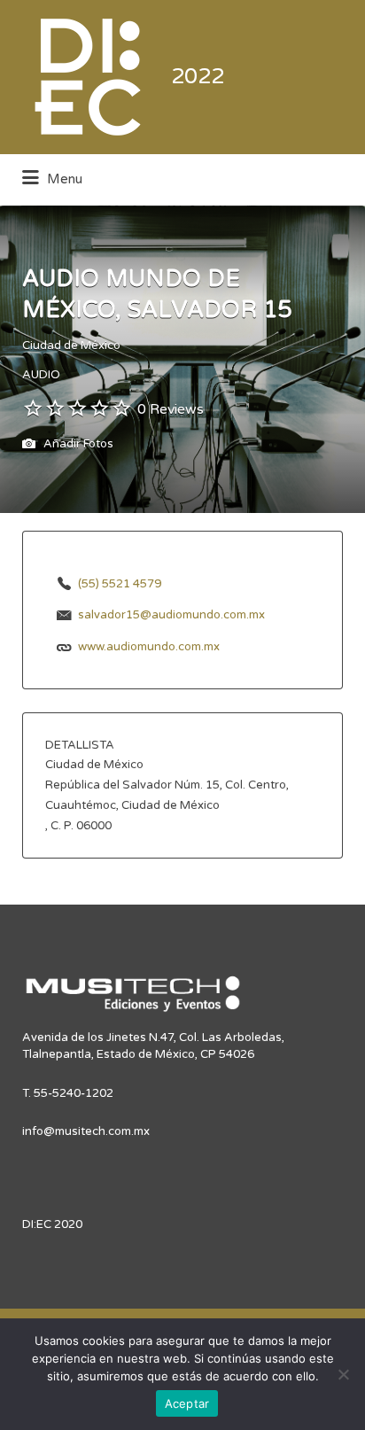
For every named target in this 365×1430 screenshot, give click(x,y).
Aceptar (187, 1403)
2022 (197, 76)
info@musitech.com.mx (86, 1131)
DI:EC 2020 (52, 1224)
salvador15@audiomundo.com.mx (171, 615)
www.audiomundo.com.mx (149, 647)
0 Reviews (170, 409)
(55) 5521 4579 (119, 584)
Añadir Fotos (77, 445)
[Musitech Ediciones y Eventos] (133, 1001)
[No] (343, 1374)
